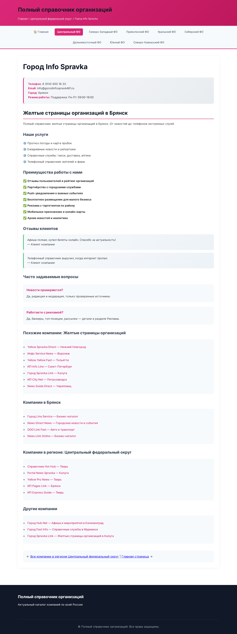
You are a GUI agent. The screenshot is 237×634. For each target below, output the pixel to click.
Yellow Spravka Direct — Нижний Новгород (56, 347)
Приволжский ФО (137, 31)
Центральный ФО (68, 31)
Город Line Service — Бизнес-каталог (52, 416)
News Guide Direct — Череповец (49, 386)
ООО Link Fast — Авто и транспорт (51, 429)
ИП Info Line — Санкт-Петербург (49, 366)
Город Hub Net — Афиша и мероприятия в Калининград (65, 523)
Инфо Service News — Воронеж (48, 353)
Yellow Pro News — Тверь (44, 479)
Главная (23, 18)
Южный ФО (117, 42)
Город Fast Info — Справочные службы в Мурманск (62, 529)
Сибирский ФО (194, 31)
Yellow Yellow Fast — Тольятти (48, 360)
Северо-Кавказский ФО (148, 42)
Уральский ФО (167, 31)
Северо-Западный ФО (103, 31)
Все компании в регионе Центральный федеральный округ (74, 556)
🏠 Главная (41, 31)
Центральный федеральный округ (51, 18)
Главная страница (135, 556)
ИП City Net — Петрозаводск (47, 379)
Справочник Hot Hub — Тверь (47, 466)
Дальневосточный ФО (87, 42)
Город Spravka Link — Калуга (47, 373)
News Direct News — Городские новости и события (62, 423)
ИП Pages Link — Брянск (44, 486)
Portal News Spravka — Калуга (48, 473)
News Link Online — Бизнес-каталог (51, 436)
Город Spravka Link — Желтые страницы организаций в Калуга (70, 536)
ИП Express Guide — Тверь (45, 492)
